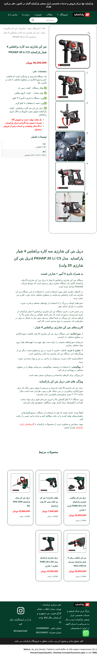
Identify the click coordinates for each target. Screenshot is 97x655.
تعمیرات (38, 14)
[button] (88, 33)
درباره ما (26, 14)
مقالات (49, 14)
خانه (43, 28)
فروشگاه (64, 14)
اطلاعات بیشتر (81, 520)
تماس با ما (12, 14)
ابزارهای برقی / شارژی (29, 28)
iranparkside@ (20, 631)
